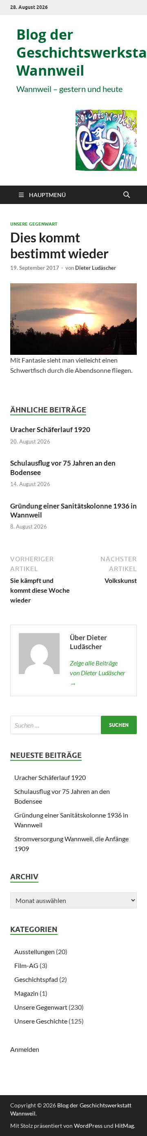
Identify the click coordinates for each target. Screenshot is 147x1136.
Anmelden (24, 1049)
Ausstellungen (34, 951)
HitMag (124, 1125)
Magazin (26, 993)
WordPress (88, 1125)
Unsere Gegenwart (34, 224)
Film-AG (26, 965)
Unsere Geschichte (40, 1021)
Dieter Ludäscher (95, 267)
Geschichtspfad (36, 979)
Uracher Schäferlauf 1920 (50, 429)
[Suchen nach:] (73, 725)
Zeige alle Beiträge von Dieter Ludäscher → (97, 672)
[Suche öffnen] (126, 195)
